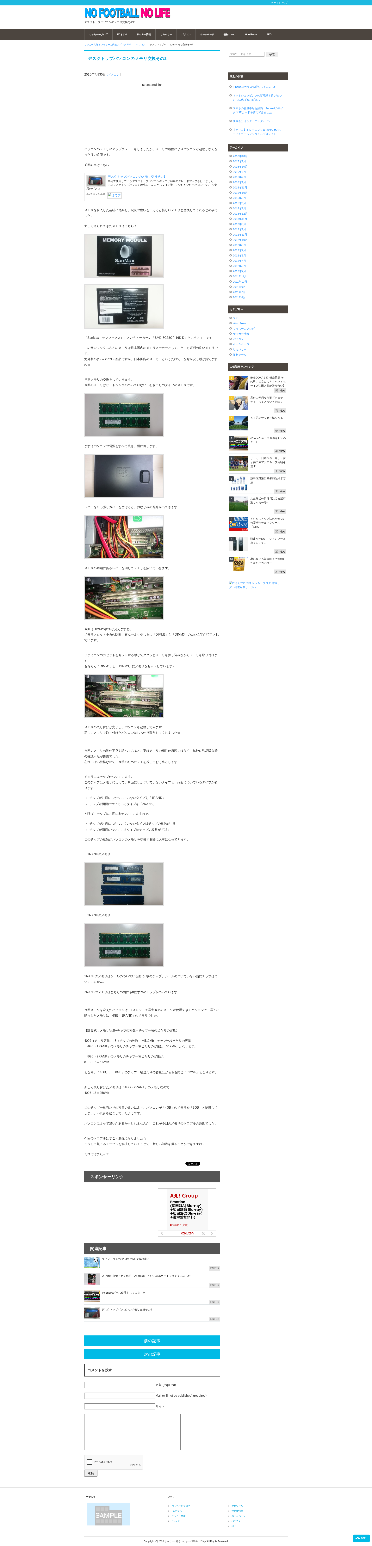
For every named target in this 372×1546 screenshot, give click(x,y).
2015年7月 (239, 208)
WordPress (251, 34)
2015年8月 (239, 203)
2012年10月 (240, 239)
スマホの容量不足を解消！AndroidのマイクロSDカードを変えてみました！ (258, 110)
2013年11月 (240, 218)
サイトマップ (281, 2)
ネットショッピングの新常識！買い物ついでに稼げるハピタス (257, 97)
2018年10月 (240, 156)
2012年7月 (239, 250)
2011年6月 (239, 297)
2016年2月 (239, 177)
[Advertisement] (239, 13)
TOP (363, 1538)
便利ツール (229, 34)
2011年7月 (239, 292)
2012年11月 (240, 234)
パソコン (186, 34)
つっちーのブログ (98, 34)
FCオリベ (122, 34)
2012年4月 (239, 260)
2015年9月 (239, 198)
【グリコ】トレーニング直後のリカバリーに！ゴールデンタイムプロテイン (257, 131)
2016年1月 (239, 182)
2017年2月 (239, 161)
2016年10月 (240, 166)
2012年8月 (239, 245)
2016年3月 (239, 171)
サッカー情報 (144, 34)
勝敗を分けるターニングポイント (253, 121)
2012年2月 (239, 271)
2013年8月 (239, 224)
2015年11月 (240, 187)
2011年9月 (239, 286)
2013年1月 (239, 229)
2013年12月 (240, 213)
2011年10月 (240, 281)
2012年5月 (239, 255)
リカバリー (166, 34)
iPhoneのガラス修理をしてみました (255, 86)
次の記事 (152, 1354)
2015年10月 (240, 192)
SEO (269, 34)
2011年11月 (240, 276)
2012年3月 (239, 266)
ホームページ (207, 34)
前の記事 (152, 1341)
